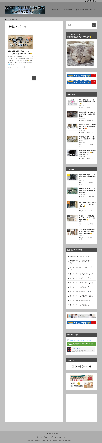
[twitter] (85, 1)
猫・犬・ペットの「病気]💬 (80, 300)
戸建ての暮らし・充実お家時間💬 (81, 262)
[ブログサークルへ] (81, 349)
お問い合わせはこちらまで (58, 437)
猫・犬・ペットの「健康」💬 (81, 287)
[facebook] (83, 1)
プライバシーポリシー (42, 437)
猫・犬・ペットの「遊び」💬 (80, 305)
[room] (90, 1)
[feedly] (96, 1)
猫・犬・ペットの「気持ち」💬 (81, 296)
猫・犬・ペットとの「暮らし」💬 (81, 268)
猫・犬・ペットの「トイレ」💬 (81, 283)
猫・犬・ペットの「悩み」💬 (80, 291)
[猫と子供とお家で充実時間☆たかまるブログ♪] (25, 10)
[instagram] (88, 1)
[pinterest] (93, 1)
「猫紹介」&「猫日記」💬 (79, 256)
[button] (95, 9)
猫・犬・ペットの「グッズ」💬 (81, 274)
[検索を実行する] (94, 25)
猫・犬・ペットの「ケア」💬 (80, 278)
